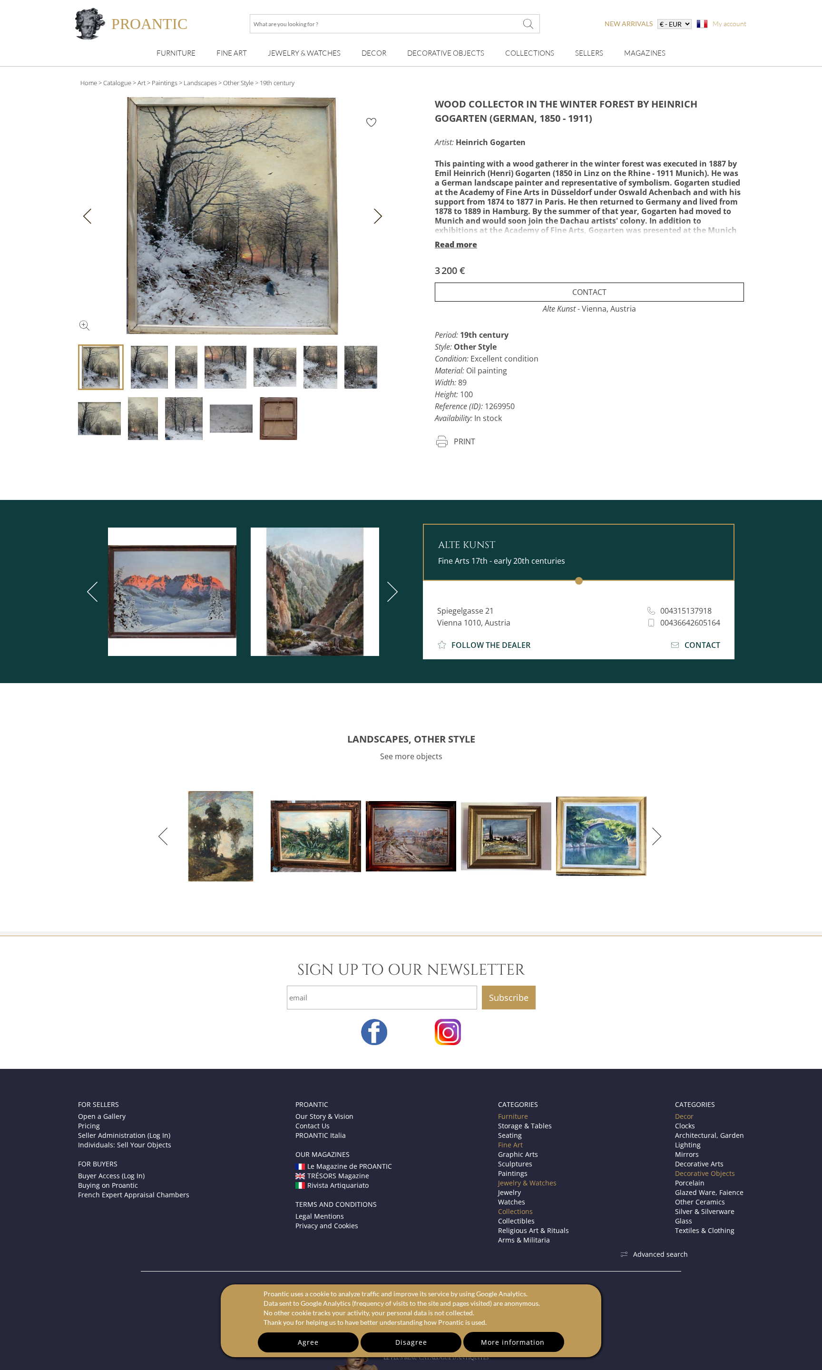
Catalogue (117, 82)
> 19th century (274, 82)
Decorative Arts (699, 1163)
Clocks (685, 1125)
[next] (390, 592)
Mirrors (687, 1154)
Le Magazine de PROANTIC (349, 1166)
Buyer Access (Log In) (111, 1175)
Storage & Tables (525, 1125)
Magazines (644, 53)
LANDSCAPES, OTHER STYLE (411, 739)
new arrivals (629, 24)
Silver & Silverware (704, 1211)
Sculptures (515, 1163)
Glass (683, 1220)
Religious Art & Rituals (533, 1230)
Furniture (176, 53)
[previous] (94, 592)
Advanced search (660, 1254)
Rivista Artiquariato (338, 1185)
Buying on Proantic (108, 1185)
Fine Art (231, 53)
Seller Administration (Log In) (124, 1135)
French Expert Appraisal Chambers (133, 1194)
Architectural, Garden (709, 1135)
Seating (510, 1135)
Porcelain (690, 1182)
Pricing (89, 1125)
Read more (456, 244)
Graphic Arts (518, 1154)
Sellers (589, 53)
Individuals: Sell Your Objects (124, 1144)
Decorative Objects (445, 53)
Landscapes (200, 82)
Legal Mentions (319, 1216)
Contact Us (312, 1125)
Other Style (238, 82)
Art (141, 82)
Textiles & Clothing (704, 1230)
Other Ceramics (700, 1201)
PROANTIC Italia (320, 1135)
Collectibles (516, 1220)
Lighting (688, 1144)
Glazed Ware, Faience (709, 1192)
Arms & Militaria (524, 1239)
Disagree (411, 1342)
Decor (374, 53)
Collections (529, 53)
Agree (308, 1342)
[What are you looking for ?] (528, 24)
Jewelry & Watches (304, 53)
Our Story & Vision (324, 1116)
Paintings (164, 82)
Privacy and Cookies (326, 1225)
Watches (511, 1201)
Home (88, 82)
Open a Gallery (102, 1116)
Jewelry (509, 1192)
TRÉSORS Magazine (338, 1175)
